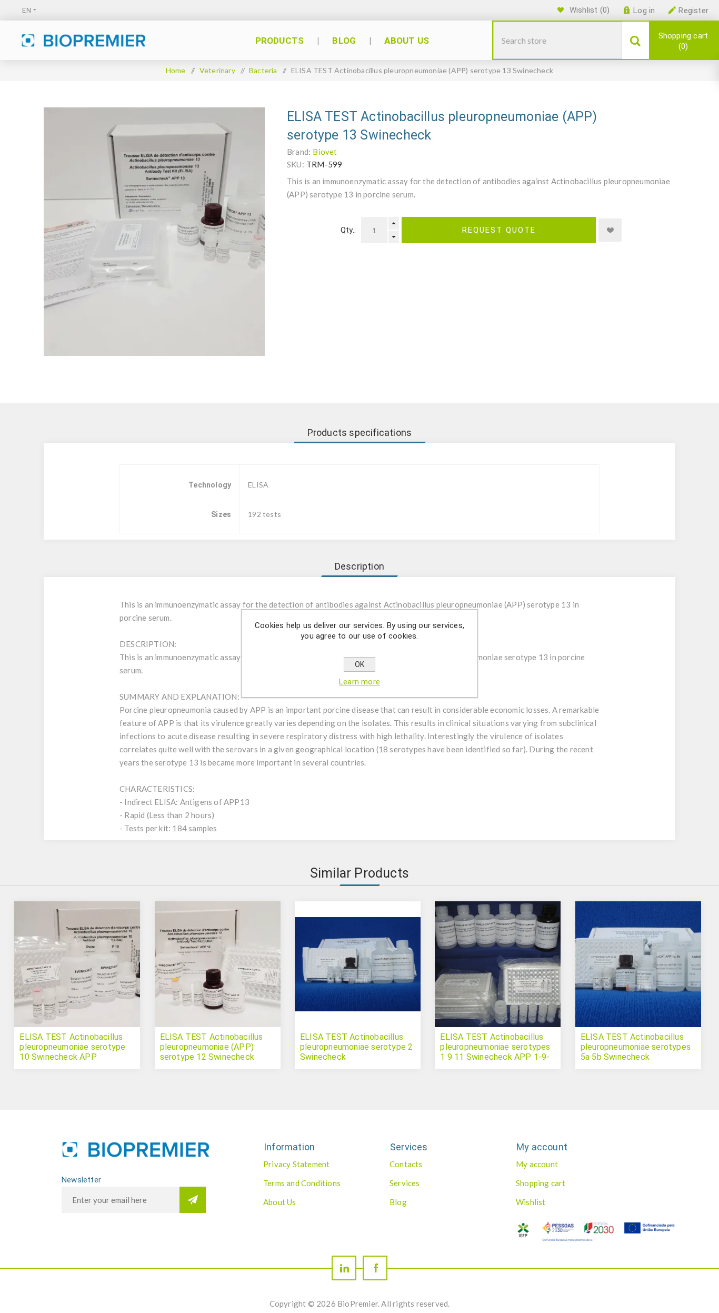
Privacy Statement (296, 1164)
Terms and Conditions (302, 1183)
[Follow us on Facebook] (375, 1268)
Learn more (359, 682)
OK (359, 664)
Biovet (325, 151)
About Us (279, 1202)
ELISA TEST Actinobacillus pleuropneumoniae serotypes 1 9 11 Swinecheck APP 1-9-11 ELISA (495, 1052)
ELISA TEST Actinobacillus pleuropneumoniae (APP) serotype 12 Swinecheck (211, 1047)
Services (405, 1183)
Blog (398, 1202)
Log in (644, 10)
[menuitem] (315, 1164)
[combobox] (557, 40)
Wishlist (531, 1202)
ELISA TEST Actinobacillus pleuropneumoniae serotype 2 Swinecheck (356, 1047)
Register (693, 10)
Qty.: (348, 230)
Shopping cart (683, 41)
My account (537, 1164)
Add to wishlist (610, 230)
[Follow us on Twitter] (344, 1268)
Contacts (406, 1164)
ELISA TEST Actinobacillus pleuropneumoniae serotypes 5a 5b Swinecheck (636, 1047)
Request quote (499, 230)
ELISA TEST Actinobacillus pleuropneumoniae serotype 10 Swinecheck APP (72, 1047)
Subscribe (192, 1200)
